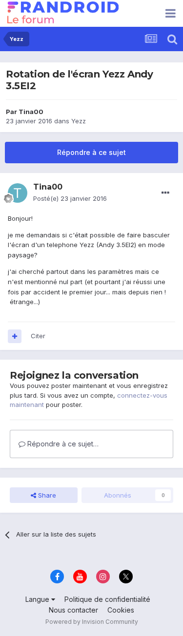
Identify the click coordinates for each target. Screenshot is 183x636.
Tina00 (31, 112)
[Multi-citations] (14, 336)
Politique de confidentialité (107, 599)
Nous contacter (73, 610)
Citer (38, 336)
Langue (38, 599)
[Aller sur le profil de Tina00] (17, 193)
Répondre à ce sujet (91, 152)
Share (46, 495)
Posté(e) (70, 198)
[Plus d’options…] (165, 193)
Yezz (78, 121)
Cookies (120, 610)
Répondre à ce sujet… (62, 444)
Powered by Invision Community (91, 621)
